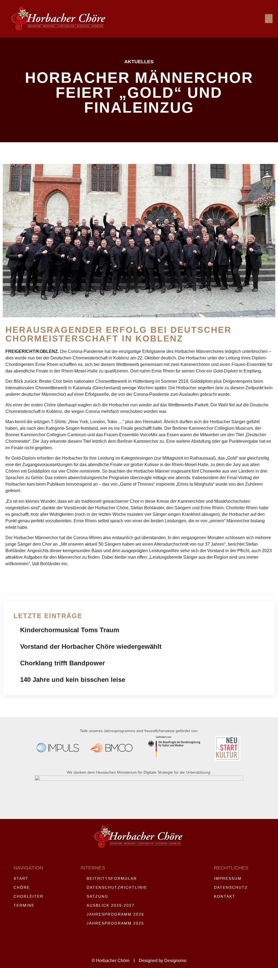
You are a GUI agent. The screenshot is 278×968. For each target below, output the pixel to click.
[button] (269, 18)
